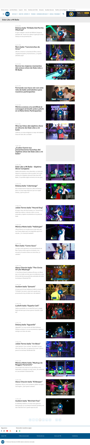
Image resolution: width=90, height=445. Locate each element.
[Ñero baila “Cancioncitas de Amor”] (60, 52)
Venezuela (41, 9)
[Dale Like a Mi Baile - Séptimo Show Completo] (60, 172)
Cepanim (21, 9)
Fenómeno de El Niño (33, 9)
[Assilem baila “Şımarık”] (60, 292)
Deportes (26, 14)
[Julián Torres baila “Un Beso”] (60, 349)
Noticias (14, 14)
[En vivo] (78, 12)
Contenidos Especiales (41, 14)
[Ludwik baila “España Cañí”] (60, 311)
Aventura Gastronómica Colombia (83, 15)
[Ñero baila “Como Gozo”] (60, 251)
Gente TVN (3, 435)
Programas (57, 14)
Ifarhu (25, 9)
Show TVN (21, 14)
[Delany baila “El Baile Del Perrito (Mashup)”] (60, 33)
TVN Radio (33, 14)
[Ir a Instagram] (4, 431)
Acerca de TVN (57, 435)
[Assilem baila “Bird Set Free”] (60, 406)
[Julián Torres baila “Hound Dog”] (60, 213)
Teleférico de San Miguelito (61, 9)
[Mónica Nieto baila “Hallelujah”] (60, 232)
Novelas (52, 14)
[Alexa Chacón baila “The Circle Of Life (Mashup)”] (60, 273)
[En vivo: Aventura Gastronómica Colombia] (71, 14)
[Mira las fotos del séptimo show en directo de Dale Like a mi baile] (60, 131)
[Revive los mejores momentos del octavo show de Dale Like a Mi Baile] (60, 71)
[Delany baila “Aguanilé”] (60, 330)
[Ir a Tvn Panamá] (7, 14)
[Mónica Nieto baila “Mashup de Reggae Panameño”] (60, 368)
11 (56, 420)
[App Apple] (17, 431)
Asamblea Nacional (49, 9)
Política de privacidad (24, 435)
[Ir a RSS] (11, 431)
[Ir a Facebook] (1, 431)
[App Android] (20, 431)
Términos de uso (40, 435)
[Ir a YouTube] (7, 431)
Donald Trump (72, 9)
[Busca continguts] (63, 14)
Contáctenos (75, 435)
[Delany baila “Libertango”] (60, 191)
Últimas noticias (4, 9)
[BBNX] (2, 442)
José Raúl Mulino (13, 9)
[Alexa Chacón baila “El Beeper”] (60, 387)
